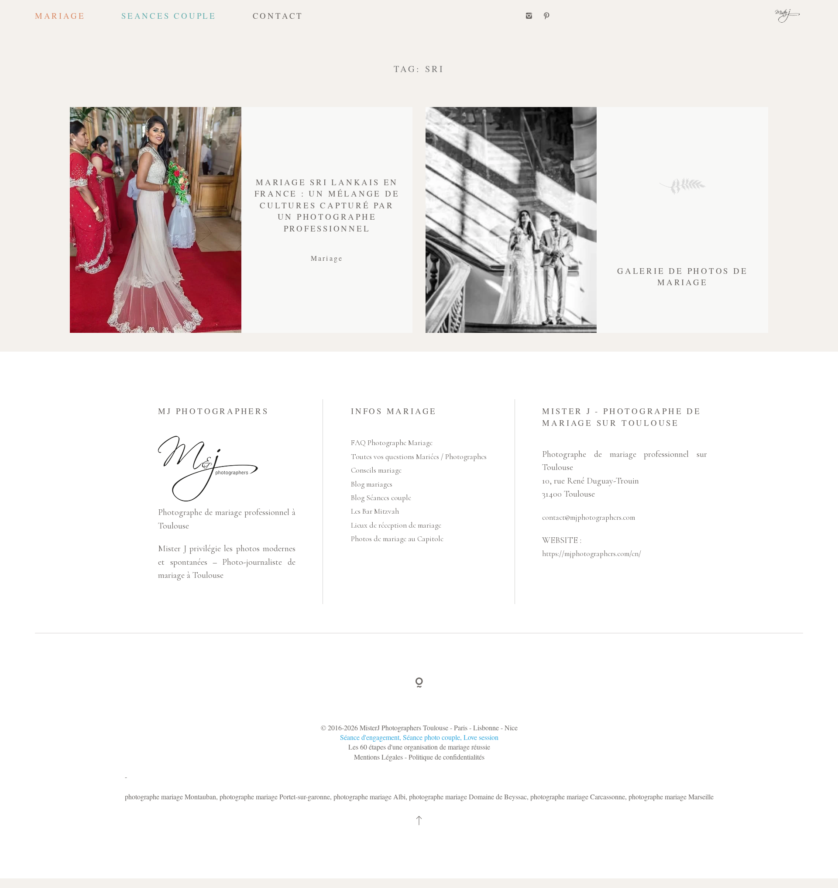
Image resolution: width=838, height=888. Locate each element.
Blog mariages (371, 484)
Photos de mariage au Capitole (397, 538)
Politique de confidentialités (446, 756)
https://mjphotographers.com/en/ (591, 553)
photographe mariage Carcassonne (577, 796)
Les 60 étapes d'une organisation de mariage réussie (419, 746)
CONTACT (278, 15)
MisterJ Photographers (390, 727)
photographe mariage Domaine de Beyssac (468, 796)
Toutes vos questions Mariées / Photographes (419, 456)
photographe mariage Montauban (170, 796)
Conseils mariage (376, 470)
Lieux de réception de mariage (396, 525)
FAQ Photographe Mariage (392, 442)
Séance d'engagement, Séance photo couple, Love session (419, 737)
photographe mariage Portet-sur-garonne (275, 796)
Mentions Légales (379, 756)
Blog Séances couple (381, 497)
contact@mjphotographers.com (588, 517)
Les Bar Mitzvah (375, 511)
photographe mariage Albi (369, 796)
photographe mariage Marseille (671, 796)
